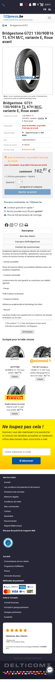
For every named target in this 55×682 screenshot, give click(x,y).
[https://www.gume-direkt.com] (40, 672)
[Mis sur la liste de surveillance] (16, 225)
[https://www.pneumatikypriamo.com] (6, 673)
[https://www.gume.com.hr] (32, 673)
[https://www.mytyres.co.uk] (30, 672)
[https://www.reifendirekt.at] (37, 672)
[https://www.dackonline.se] (14, 672)
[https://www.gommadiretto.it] (17, 672)
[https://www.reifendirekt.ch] (11, 672)
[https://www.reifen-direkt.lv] (42, 673)
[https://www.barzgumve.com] (29, 673)
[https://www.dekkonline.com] (21, 672)
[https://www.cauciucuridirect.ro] (22, 673)
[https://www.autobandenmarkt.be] (44, 672)
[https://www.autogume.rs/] (45, 673)
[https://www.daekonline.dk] (24, 672)
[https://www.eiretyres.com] (12, 673)
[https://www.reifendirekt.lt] (39, 673)
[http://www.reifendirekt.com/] (49, 673)
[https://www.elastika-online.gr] (25, 673)
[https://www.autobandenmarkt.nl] (27, 672)
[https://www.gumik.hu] (16, 673)
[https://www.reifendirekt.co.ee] (35, 673)
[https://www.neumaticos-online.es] (34, 672)
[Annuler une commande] (26, 4)
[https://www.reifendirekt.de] (4, 672)
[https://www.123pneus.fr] (7, 672)
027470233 (5, 5)
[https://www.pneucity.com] (9, 673)
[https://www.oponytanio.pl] (19, 673)
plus (7, 648)
